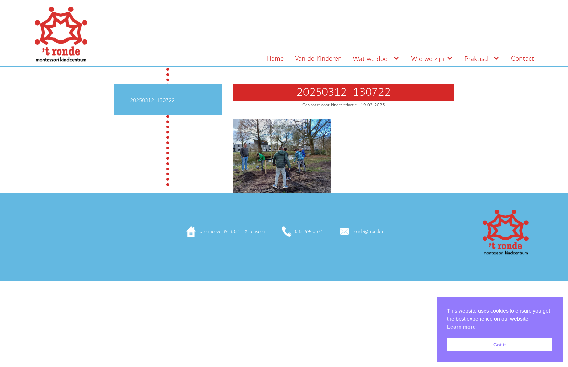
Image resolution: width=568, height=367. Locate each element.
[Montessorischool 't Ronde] (61, 34)
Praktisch (477, 59)
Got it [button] (499, 344)
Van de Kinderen (318, 59)
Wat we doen (372, 59)
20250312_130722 (152, 100)
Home (275, 59)
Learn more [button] (461, 327)
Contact (522, 59)
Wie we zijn (427, 59)
